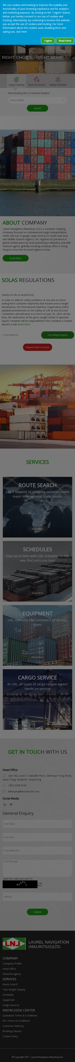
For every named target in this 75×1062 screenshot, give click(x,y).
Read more (65, 40)
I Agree (48, 40)
